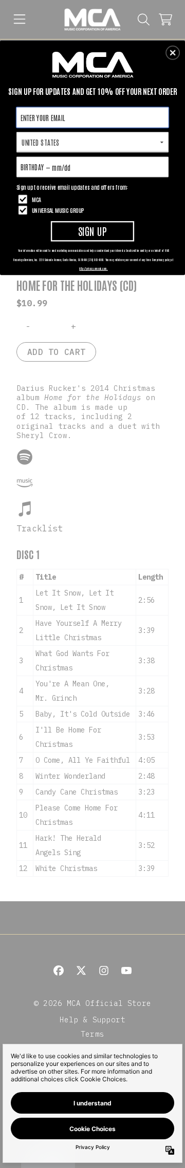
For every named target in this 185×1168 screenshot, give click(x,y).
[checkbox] (93, 199)
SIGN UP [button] (92, 230)
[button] (172, 53)
